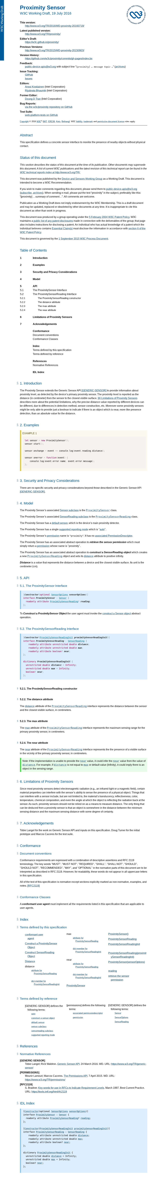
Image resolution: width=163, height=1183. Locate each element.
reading (112, 971)
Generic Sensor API (68, 1064)
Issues (28, 78)
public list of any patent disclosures (53, 220)
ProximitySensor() (118, 934)
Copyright (24, 121)
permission (53, 535)
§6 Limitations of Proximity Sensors (117, 398)
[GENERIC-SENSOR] (94, 390)
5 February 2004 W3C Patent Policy (109, 217)
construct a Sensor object (116, 613)
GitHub (29, 74)
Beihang (65, 121)
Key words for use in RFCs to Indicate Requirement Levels (71, 1087)
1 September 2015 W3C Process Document (83, 238)
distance (88, 556)
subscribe (26, 192)
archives (120, 66)
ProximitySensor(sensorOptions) (126, 962)
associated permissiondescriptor (88, 1013)
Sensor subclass (69, 510)
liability (79, 121)
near (27, 749)
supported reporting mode (73, 529)
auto (102, 529)
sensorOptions (77, 1111)
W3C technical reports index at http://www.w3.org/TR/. (50, 172)
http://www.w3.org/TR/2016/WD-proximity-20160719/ (54, 26)
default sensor (59, 523)
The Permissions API (75, 1076)
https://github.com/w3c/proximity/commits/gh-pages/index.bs (58, 58)
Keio (58, 121)
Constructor (32, 1111)
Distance (30, 961)
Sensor (63, 598)
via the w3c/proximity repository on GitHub (48, 107)
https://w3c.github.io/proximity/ (42, 42)
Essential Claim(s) (62, 228)
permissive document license (110, 121)
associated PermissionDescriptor (113, 535)
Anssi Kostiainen (34, 86)
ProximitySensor (98, 510)
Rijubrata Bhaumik (35, 90)
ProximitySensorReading (113, 516)
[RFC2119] (33, 885)
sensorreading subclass (42, 1031)
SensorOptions (59, 594)
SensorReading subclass (74, 516)
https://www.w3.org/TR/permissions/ (45, 1079)
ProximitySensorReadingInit (56, 637)
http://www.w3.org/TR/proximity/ (42, 34)
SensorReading (76, 641)
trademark (88, 121)
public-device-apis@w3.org (40, 66)
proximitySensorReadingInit (90, 1128)
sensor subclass (38, 1026)
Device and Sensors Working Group (82, 178)
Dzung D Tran (33, 98)
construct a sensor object (43, 1018)
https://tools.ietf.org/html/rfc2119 (49, 1091)
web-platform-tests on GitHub (41, 115)
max (27, 727)
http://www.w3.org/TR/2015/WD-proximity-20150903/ (54, 50)
